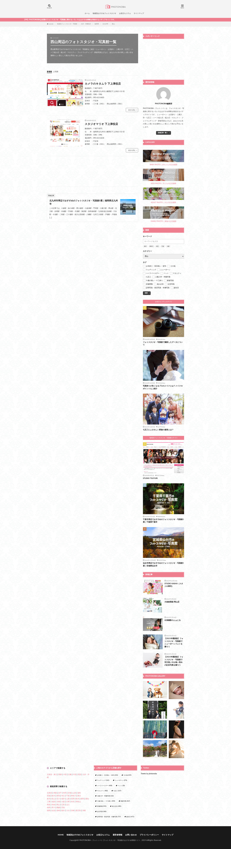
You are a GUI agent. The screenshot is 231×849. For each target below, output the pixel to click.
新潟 (48, 799)
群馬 (58, 796)
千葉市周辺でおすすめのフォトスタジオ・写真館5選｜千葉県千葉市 (163, 520)
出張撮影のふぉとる (172, 620)
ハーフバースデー (104, 785)
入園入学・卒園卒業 (105, 796)
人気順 (55, 72)
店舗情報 (101, 806)
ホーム (87, 13)
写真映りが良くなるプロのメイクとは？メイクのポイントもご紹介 (163, 387)
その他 (127, 775)
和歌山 (78, 802)
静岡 (82, 799)
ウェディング (103, 780)
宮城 (69, 793)
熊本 (63, 810)
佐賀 (53, 810)
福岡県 (97, 24)
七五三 (117, 790)
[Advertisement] (92, 171)
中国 (74, 774)
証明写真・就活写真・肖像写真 (109, 816)
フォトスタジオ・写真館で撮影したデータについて (163, 343)
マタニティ (102, 790)
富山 (53, 799)
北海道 (49, 793)
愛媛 (58, 807)
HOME (51, 24)
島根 (53, 805)
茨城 (48, 796)
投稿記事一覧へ (163, 132)
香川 (53, 807)
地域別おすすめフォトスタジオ (104, 13)
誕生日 (130, 816)
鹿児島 (78, 810)
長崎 (58, 810)
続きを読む (132, 110)
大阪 (168, 246)
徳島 (48, 807)
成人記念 (116, 806)
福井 (63, 799)
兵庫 (68, 802)
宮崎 (72, 810)
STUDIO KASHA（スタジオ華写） (173, 585)
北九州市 (105, 24)
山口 (68, 805)
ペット (121, 785)
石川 (58, 799)
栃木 (53, 796)
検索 (146, 293)
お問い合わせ (131, 835)
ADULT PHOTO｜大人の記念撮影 (163, 202)
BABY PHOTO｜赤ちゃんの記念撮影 (163, 165)
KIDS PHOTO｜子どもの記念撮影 (163, 183)
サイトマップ (139, 13)
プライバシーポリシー (149, 835)
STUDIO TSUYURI (150, 478)
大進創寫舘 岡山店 (171, 602)
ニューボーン (121, 780)
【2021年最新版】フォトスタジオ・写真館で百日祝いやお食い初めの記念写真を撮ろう (173, 661)
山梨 (68, 799)
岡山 (58, 805)
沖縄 (84, 810)
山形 (74, 793)
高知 (63, 807)
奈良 (72, 802)
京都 (58, 802)
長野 (72, 799)
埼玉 (157, 246)
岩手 (60, 793)
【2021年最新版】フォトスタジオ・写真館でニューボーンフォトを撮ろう (173, 643)
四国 (79, 774)
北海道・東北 (52, 774)
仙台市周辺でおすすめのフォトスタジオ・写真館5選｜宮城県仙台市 (163, 564)
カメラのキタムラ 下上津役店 (103, 83)
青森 (55, 793)
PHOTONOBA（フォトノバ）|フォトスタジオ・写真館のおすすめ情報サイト (109, 840)
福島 (79, 793)
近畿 (69, 774)
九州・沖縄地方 (86, 24)
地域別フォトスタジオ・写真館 (67, 24)
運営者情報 (117, 835)
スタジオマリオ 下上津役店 (101, 124)
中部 (65, 774)
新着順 (49, 72)
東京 (145, 246)
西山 (113, 24)
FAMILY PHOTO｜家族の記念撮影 (163, 221)
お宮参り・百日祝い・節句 (107, 775)
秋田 (64, 793)
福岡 (48, 810)
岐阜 (77, 799)
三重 (48, 802)
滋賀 (53, 802)
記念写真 (101, 811)
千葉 (163, 246)
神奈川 (151, 246)
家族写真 (125, 801)
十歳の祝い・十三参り (106, 801)
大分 (68, 810)
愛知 (87, 799)
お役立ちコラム (125, 13)
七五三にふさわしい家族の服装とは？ (158, 430)
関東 (60, 774)
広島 (63, 805)
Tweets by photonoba (149, 774)
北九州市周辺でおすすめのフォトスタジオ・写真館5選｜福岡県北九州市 (83, 202)
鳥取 (48, 805)
